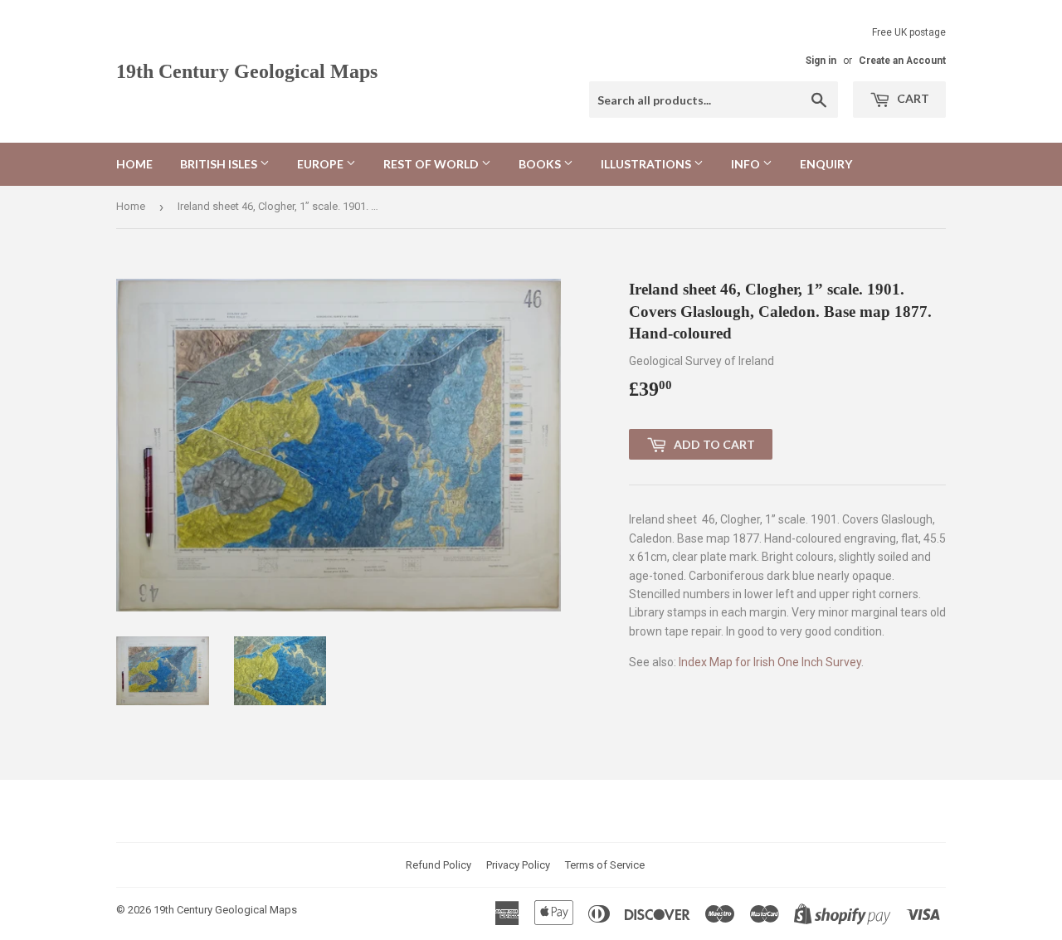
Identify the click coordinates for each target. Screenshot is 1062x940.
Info (746, 164)
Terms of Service (605, 865)
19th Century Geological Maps (247, 71)
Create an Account (902, 60)
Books (541, 164)
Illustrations (647, 164)
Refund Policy (438, 865)
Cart (911, 98)
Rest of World (432, 164)
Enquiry (826, 164)
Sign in (821, 60)
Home (134, 164)
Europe (321, 164)
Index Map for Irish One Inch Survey (770, 662)
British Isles (220, 164)
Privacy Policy (518, 865)
